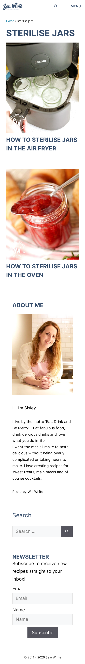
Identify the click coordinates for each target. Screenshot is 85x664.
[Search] (67, 531)
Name (18, 609)
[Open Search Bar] (55, 6)
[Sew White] (13, 6)
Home (10, 21)
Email (18, 588)
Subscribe (42, 632)
